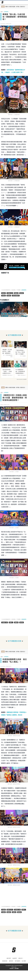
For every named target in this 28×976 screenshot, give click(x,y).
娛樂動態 (6, 11)
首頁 (2, 11)
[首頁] (14, 950)
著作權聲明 (17, 961)
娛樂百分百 (10, 910)
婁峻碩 (16, 293)
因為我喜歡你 (15, 295)
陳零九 (11, 622)
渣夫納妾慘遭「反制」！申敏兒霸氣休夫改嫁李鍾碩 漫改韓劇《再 (7, 371)
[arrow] (2, 2)
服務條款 (11, 961)
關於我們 (9, 958)
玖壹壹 (3, 910)
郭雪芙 (3, 293)
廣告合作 (21, 958)
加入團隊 (24, 961)
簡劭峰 (8, 295)
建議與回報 (4, 961)
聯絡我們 (15, 958)
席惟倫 (3, 295)
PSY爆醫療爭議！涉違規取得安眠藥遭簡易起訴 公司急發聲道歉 (20, 371)
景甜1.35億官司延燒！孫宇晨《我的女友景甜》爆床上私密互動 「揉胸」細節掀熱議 (16, 6)
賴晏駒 (19, 912)
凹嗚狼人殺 (10, 293)
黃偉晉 (21, 293)
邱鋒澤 (3, 912)
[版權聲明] (23, 290)
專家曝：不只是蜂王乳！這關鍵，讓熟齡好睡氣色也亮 (7, 351)
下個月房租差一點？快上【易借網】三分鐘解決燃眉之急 (20, 352)
